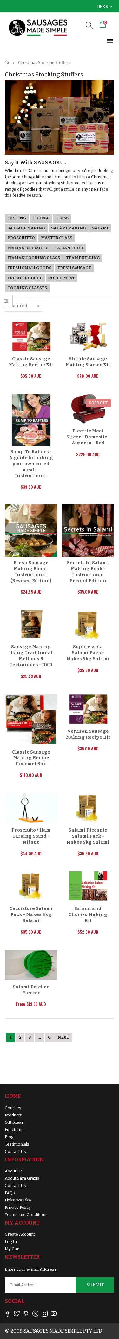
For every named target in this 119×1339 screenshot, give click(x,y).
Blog (9, 1136)
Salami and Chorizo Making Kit (88, 914)
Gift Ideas (14, 1122)
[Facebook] (8, 1314)
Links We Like (18, 1200)
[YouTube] (54, 1314)
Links (102, 6)
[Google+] (35, 1314)
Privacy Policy (18, 1207)
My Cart (12, 1248)
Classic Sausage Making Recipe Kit (31, 362)
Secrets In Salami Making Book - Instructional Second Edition (88, 572)
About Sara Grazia (22, 1178)
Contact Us (15, 1151)
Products (13, 1115)
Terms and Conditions (26, 1214)
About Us (14, 1171)
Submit (95, 1284)
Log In (11, 1241)
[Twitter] (17, 1314)
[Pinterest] (26, 1314)
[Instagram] (45, 1314)
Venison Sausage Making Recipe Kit (88, 734)
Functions (14, 1129)
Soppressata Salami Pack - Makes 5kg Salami (87, 653)
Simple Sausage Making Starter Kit (88, 362)
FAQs (10, 1192)
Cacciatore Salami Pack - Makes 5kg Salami (31, 914)
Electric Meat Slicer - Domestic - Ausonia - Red (88, 437)
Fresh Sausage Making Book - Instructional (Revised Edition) (30, 572)
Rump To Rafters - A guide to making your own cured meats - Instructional (31, 464)
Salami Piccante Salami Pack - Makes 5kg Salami (87, 836)
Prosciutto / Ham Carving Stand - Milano (30, 836)
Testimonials (17, 1144)
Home (7, 62)
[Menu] (110, 41)
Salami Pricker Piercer (31, 990)
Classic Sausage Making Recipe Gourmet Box (31, 758)
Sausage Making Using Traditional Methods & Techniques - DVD (31, 656)
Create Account (20, 1234)
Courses (13, 1107)
